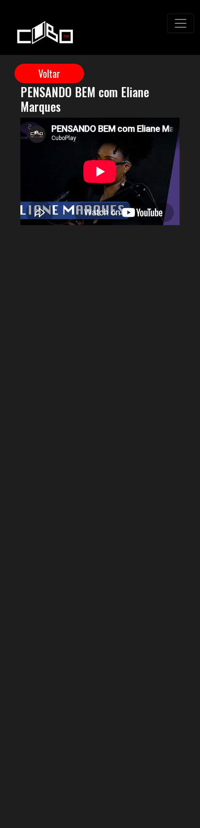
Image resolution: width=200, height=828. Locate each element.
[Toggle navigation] (180, 23)
